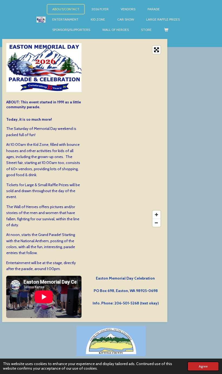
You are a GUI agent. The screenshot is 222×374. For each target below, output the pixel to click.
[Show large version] (43, 67)
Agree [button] (203, 366)
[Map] (125, 136)
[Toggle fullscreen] (156, 50)
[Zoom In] (156, 215)
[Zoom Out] (156, 223)
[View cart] (166, 30)
